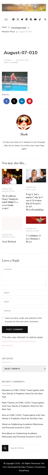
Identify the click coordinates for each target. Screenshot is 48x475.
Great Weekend (9, 242)
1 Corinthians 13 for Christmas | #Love (33, 239)
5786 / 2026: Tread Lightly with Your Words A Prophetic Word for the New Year (23, 393)
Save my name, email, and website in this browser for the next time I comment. (23, 320)
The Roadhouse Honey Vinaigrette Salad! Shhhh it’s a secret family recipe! (10, 202)
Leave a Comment (11, 62)
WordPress (24, 470)
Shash (8, 60)
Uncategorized (18, 27)
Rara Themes (27, 467)
